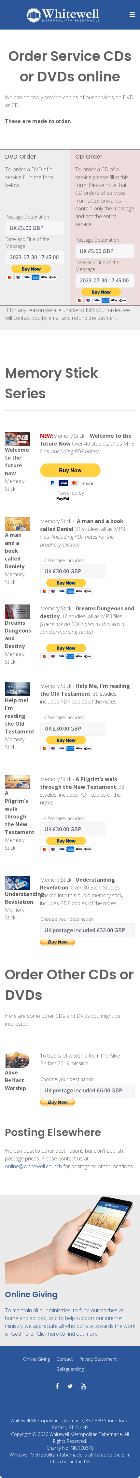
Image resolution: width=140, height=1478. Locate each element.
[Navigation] (128, 14)
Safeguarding (70, 1369)
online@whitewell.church (33, 1166)
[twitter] (70, 1386)
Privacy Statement (98, 1359)
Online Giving (36, 1359)
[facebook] (57, 1386)
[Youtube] (83, 1386)
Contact (64, 1359)
